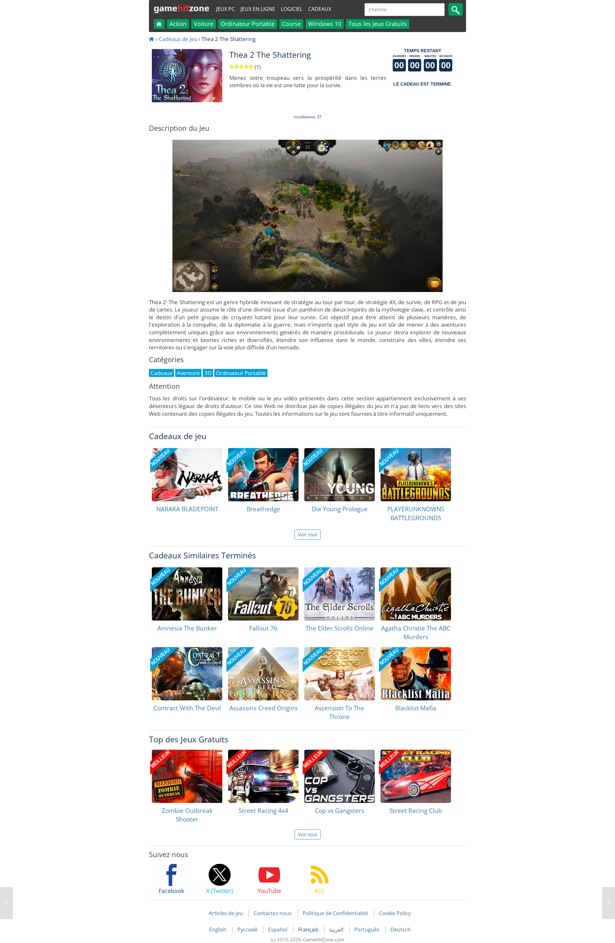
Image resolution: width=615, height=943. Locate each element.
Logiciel (291, 9)
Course (291, 24)
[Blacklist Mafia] (416, 673)
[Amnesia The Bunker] (187, 594)
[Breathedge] (263, 474)
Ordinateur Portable (248, 24)
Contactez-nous (273, 913)
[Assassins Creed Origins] (263, 673)
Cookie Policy (395, 913)
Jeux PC (225, 9)
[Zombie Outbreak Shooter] (187, 776)
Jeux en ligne (258, 9)
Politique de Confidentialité (335, 913)
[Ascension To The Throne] (339, 673)
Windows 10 (324, 24)
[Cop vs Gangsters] (339, 776)
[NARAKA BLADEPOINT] (187, 474)
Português (367, 929)
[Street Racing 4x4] (263, 776)
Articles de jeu (226, 913)
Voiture (203, 24)
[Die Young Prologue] (339, 474)
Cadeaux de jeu (178, 39)
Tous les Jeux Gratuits (377, 24)
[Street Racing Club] (416, 776)
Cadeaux (319, 9)
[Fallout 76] (263, 594)
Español (278, 929)
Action (177, 24)
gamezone (181, 8)
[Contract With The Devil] (187, 673)
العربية (337, 929)
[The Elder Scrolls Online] (339, 594)
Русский (247, 929)
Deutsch (400, 929)
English (218, 929)
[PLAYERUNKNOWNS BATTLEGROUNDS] (416, 474)
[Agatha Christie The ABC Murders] (416, 594)
